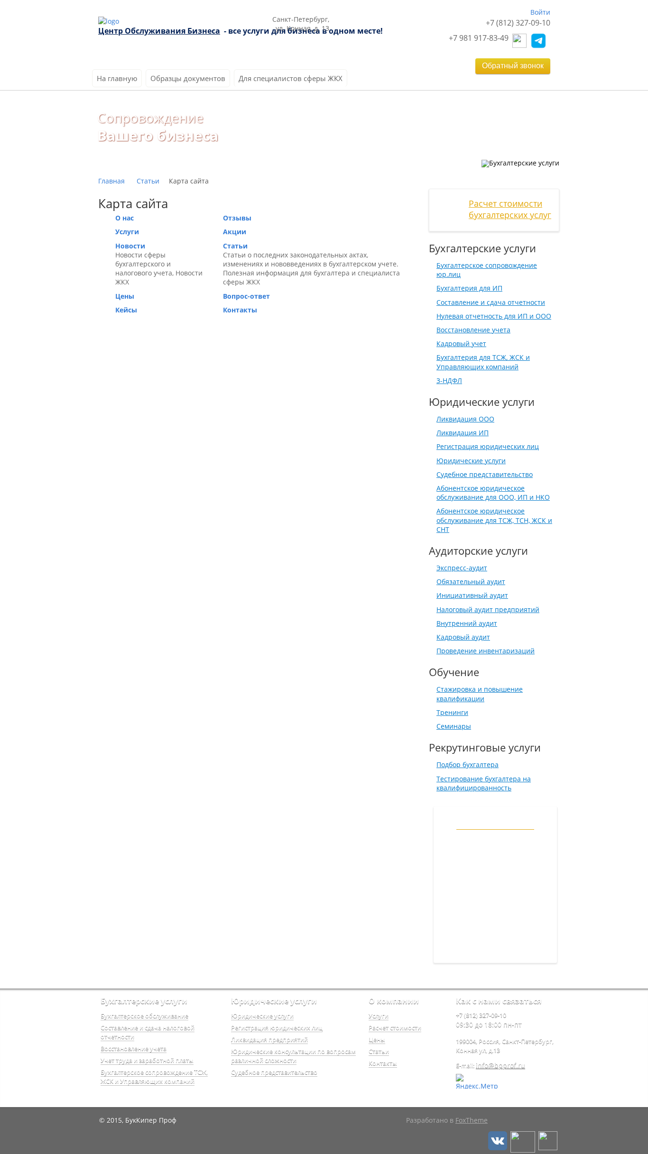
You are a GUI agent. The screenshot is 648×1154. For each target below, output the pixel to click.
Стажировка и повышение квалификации (479, 694)
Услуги (127, 231)
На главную (117, 78)
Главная (111, 180)
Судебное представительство (484, 474)
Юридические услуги (471, 460)
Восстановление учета (473, 329)
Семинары (453, 726)
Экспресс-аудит (461, 567)
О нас (124, 217)
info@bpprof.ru (500, 1065)
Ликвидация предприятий (269, 1039)
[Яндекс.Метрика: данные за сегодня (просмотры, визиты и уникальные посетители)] (477, 1081)
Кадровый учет (461, 343)
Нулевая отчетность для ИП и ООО (493, 316)
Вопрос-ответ (246, 296)
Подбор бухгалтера (467, 764)
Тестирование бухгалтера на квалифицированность (483, 783)
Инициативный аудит (472, 595)
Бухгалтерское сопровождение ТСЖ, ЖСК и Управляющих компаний (154, 1076)
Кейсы (126, 309)
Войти (540, 12)
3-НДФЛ (449, 380)
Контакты (240, 309)
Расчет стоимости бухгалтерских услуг (510, 209)
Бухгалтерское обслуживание (144, 1015)
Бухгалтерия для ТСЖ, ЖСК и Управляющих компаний (483, 362)
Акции (234, 231)
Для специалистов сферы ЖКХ (291, 78)
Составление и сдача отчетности (490, 302)
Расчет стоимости (395, 1027)
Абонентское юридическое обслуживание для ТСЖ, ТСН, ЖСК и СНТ (494, 519)
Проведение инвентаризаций (485, 650)
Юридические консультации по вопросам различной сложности (293, 1055)
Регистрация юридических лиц (487, 446)
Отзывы (237, 217)
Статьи (148, 180)
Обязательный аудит (470, 581)
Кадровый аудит (463, 636)
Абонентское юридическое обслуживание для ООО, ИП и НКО (493, 493)
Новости (130, 245)
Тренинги (452, 712)
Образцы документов (187, 78)
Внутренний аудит (466, 623)
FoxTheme (471, 1120)
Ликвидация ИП (462, 432)
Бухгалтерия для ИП (469, 288)
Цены (124, 296)
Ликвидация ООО (465, 418)
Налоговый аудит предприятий (487, 609)
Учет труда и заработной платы (147, 1060)
